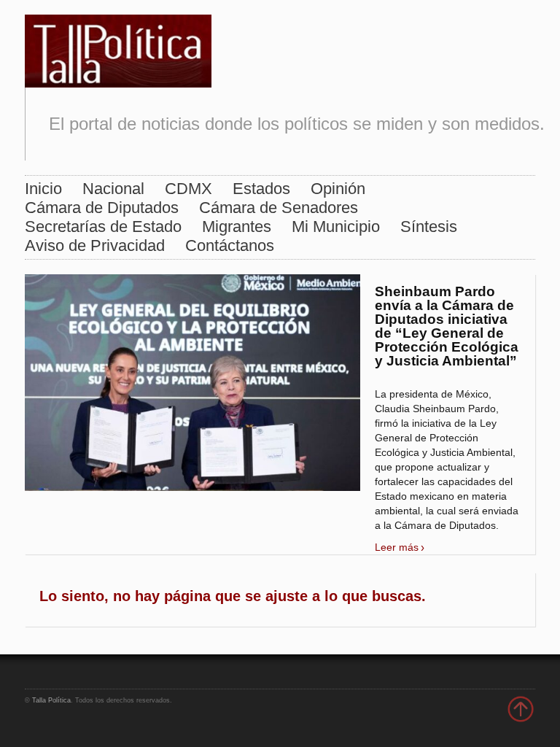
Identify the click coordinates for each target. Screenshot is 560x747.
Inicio (43, 188)
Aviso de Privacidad (95, 245)
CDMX (188, 188)
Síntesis (428, 226)
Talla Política (51, 700)
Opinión (338, 188)
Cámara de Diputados (102, 207)
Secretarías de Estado (103, 226)
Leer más (397, 547)
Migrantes (236, 226)
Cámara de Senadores (278, 207)
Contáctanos (229, 245)
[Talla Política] (118, 48)
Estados (261, 188)
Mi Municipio (336, 226)
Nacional (113, 188)
